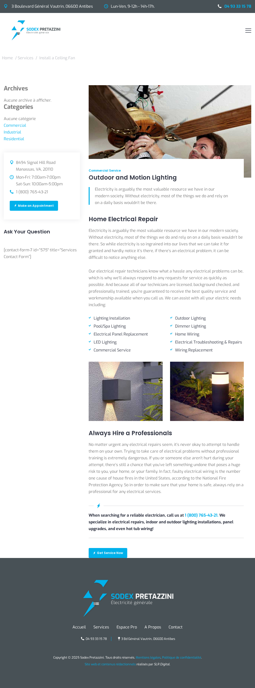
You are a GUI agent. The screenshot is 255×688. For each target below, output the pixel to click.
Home (7, 58)
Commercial (15, 125)
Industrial (12, 132)
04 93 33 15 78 (237, 6)
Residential (14, 138)
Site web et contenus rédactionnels (110, 664)
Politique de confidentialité (181, 657)
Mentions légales (148, 657)
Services (25, 58)
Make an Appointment (36, 206)
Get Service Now (110, 553)
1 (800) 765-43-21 (32, 192)
